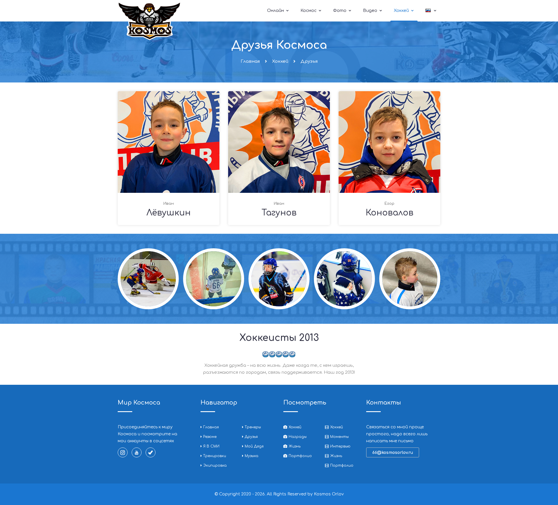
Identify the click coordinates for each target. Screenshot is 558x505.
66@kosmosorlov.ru (392, 452)
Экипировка (215, 465)
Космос (309, 10)
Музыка (251, 456)
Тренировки (214, 456)
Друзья (251, 437)
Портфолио (300, 456)
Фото (340, 10)
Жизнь (295, 446)
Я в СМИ (211, 446)
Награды (298, 437)
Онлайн (276, 10)
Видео (370, 10)
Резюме (210, 437)
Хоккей (402, 10)
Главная (250, 61)
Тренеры (253, 427)
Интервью (340, 446)
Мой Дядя (254, 446)
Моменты (339, 437)
